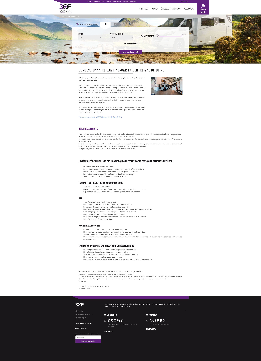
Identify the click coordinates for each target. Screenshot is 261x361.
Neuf (105, 24)
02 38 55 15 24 (158, 321)
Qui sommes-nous (98, 2)
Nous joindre (189, 8)
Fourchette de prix (147, 36)
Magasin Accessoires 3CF (130, 2)
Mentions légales (80, 317)
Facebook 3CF (82, 328)
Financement (117, 2)
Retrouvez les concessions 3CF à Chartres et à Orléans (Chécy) (100, 117)
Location (155, 8)
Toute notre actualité (83, 323)
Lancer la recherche (128, 52)
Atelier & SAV (144, 8)
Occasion (118, 24)
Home (89, 2)
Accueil (64, 16)
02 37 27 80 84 (115, 321)
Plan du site (79, 311)
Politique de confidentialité (83, 314)
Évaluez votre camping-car (171, 8)
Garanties (108, 2)
